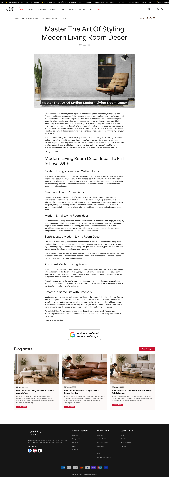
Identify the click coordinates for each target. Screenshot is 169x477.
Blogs (23, 18)
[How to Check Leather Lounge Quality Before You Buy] (84, 369)
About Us (99, 435)
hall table (68, 207)
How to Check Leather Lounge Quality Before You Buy (81, 391)
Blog (98, 450)
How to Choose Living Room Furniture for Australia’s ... (35, 391)
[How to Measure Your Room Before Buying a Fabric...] (132, 369)
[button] (22, 9)
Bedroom (75, 442)
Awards (123, 446)
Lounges (75, 435)
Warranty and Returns (104, 457)
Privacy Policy (101, 439)
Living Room (76, 439)
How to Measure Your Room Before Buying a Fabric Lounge (132, 391)
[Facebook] (30, 450)
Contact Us (100, 446)
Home (16, 18)
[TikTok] (40, 450)
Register (123, 439)
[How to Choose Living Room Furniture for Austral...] (36, 369)
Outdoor (75, 450)
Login (122, 435)
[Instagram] (35, 450)
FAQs (98, 453)
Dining (74, 446)
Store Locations (126, 442)
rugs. (115, 147)
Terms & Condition (102, 442)
